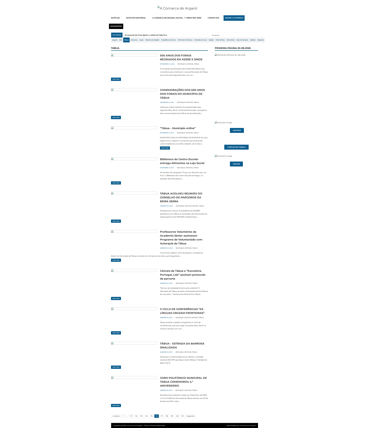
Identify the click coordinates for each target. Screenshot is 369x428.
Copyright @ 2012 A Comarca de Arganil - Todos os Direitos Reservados (139, 425)
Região (211, 40)
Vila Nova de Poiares (185, 40)
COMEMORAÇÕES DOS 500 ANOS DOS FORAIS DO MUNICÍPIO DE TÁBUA (182, 93)
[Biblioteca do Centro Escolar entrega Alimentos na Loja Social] (134, 159)
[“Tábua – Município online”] (134, 128)
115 (151, 416)
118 (167, 416)
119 (172, 416)
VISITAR (236, 164)
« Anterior (116, 416)
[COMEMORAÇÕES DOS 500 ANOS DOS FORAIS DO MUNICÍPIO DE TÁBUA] (134, 90)
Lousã (141, 40)
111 (131, 416)
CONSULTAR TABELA (236, 147)
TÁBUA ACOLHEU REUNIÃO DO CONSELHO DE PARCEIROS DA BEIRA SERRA (181, 197)
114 (146, 416)
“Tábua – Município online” (178, 128)
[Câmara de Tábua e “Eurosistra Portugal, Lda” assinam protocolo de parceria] (134, 271)
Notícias (189, 64)
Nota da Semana (242, 40)
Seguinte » (191, 416)
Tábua (126, 40)
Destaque (181, 64)
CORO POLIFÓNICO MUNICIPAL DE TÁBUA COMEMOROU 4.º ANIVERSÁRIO (183, 381)
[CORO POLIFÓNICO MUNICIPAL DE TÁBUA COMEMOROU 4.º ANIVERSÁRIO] (134, 378)
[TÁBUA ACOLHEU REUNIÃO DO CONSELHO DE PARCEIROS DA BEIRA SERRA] (134, 194)
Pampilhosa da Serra (168, 40)
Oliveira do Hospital (152, 40)
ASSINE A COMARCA (234, 18)
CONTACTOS (213, 18)
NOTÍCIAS (115, 18)
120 (177, 416)
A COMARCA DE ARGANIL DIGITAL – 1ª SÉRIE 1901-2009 (176, 18)
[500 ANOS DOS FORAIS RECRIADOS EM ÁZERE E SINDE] (134, 56)
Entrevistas (231, 40)
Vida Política (220, 40)
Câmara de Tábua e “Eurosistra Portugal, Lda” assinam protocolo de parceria (182, 274)
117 (162, 416)
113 (141, 416)
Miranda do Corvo (200, 40)
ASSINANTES (116, 26)
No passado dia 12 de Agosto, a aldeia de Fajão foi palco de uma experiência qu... (158, 35)
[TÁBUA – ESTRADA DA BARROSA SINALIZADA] (134, 344)
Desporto (261, 40)
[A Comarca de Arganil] (185, 8)
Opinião (253, 40)
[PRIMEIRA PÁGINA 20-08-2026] (236, 82)
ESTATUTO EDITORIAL (136, 18)
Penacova (134, 40)
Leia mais (115, 79)
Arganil (114, 40)
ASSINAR (237, 130)
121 (183, 416)
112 (136, 416)
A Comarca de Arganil (248, 425)
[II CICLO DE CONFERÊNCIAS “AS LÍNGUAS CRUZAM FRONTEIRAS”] (134, 309)
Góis (120, 40)
